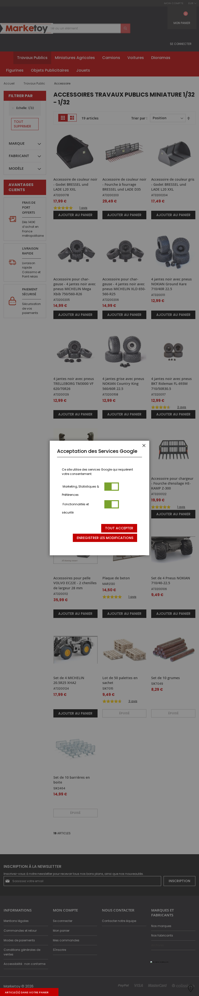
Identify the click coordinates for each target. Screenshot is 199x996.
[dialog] (99, 498)
